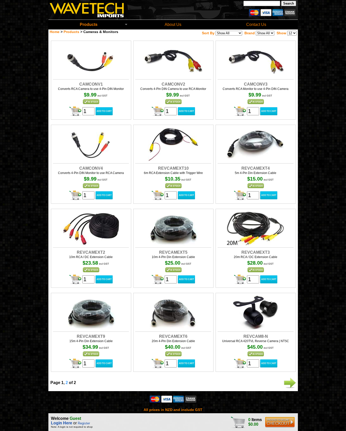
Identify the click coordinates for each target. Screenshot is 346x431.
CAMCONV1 (91, 84)
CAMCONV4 (91, 168)
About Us (173, 24)
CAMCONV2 (173, 84)
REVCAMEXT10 (173, 168)
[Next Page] (289, 388)
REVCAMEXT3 (255, 252)
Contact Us (256, 24)
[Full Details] (91, 76)
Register (84, 423)
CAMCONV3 (255, 84)
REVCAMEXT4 (255, 168)
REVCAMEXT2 (91, 252)
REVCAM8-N (255, 336)
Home (55, 32)
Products (89, 24)
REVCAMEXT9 (91, 336)
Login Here (61, 423)
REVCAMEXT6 (173, 336)
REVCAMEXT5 (173, 252)
